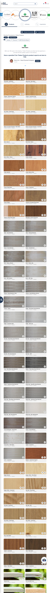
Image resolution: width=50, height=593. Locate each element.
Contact (39, 61)
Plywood (15, 40)
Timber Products (7, 82)
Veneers (9, 40)
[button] (35, 3)
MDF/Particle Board (24, 40)
